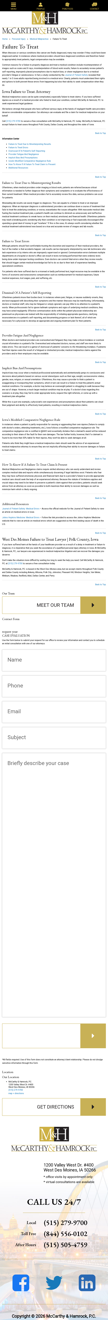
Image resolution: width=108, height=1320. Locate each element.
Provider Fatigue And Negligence (23, 154)
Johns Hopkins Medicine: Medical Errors (20, 517)
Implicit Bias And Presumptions (23, 157)
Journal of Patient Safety (76, 75)
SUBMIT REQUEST (54, 1035)
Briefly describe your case (38, 763)
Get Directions (55, 1107)
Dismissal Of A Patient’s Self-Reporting (26, 151)
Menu (13, 9)
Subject (17, 737)
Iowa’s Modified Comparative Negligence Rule (29, 161)
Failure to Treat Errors (18, 147)
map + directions (16, 1093)
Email (14, 711)
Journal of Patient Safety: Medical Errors (20, 508)
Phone (15, 685)
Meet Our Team (55, 605)
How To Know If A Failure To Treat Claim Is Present (31, 164)
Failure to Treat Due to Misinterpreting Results (29, 144)
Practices (67, 9)
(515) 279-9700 (13, 121)
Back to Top (100, 133)
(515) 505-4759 (65, 1244)
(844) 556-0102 (65, 1233)
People (41, 9)
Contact (94, 9)
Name (15, 660)
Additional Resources (18, 168)
